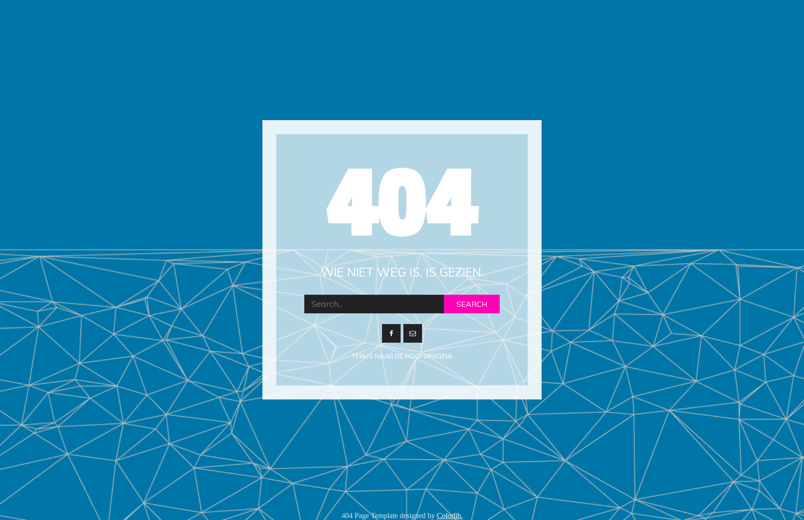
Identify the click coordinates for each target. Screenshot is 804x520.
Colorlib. (450, 516)
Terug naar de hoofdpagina (402, 356)
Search (471, 304)
